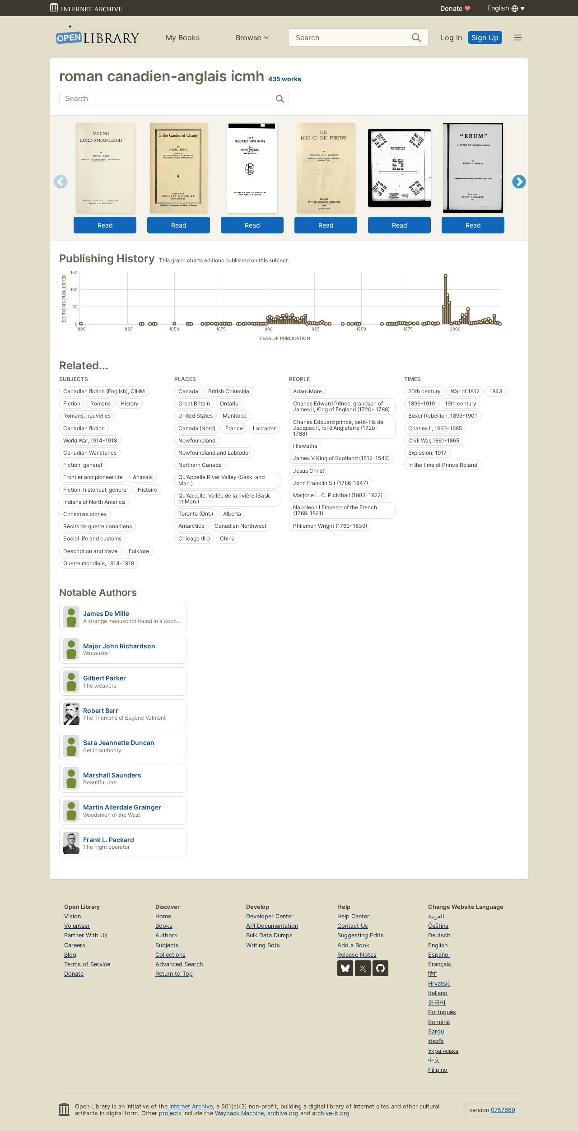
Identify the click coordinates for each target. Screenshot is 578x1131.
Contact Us (352, 925)
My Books (183, 37)
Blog (70, 954)
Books (163, 925)
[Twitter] (363, 968)
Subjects (167, 945)
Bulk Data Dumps (269, 935)
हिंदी (432, 973)
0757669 (503, 1110)
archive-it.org (331, 1113)
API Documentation (272, 925)
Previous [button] (57, 193)
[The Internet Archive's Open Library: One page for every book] (96, 37)
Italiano (437, 993)
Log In (451, 37)
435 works (284, 79)
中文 (434, 1060)
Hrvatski (439, 983)
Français (439, 964)
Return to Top (174, 973)
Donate (455, 8)
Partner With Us (85, 935)
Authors (166, 935)
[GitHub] (380, 968)
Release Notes (357, 954)
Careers (74, 945)
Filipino (437, 1069)
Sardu (436, 1031)
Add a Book (353, 945)
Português (442, 1012)
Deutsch (439, 935)
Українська (443, 1050)
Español (439, 954)
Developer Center (270, 916)
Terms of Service (87, 964)
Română (439, 1022)
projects (170, 1113)
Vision (72, 916)
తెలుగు (435, 1041)
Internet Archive (191, 1106)
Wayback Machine (239, 1113)
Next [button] (519, 193)
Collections (170, 954)
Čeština (438, 925)
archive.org (282, 1113)
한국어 (437, 1002)
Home (163, 916)
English (438, 945)
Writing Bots (263, 945)
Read (105, 225)
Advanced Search (179, 964)
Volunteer (77, 925)
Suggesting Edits (360, 935)
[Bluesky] (345, 968)
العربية (436, 916)
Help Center (353, 916)
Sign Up (485, 37)
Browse (248, 37)
